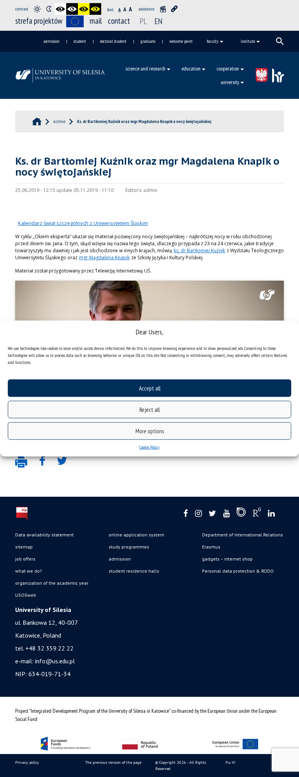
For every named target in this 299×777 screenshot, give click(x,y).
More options (149, 430)
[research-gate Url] (257, 514)
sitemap (24, 547)
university (230, 82)
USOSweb (25, 595)
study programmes (129, 547)
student (80, 41)
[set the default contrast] (37, 9)
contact (119, 21)
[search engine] (280, 41)
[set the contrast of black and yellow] (84, 9)
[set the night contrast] (49, 9)
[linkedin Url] (271, 514)
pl (143, 21)
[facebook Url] (185, 514)
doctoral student (113, 41)
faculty (212, 41)
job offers (25, 559)
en (158, 21)
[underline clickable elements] (174, 9)
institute (248, 41)
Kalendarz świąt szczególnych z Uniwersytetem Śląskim (83, 223)
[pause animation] (163, 9)
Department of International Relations (242, 535)
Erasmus (211, 547)
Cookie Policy (149, 447)
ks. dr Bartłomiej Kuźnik (199, 250)
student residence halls (134, 571)
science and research (145, 68)
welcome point (181, 41)
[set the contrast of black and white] (60, 9)
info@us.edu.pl (55, 661)
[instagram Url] (198, 514)
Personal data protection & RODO (238, 571)
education (191, 68)
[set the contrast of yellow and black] (95, 9)
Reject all (149, 409)
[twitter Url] (212, 514)
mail (96, 21)
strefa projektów (38, 21)
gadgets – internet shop (227, 559)
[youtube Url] (226, 514)
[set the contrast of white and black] (72, 9)
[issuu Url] (241, 514)
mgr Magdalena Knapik (104, 257)
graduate (148, 41)
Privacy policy (27, 762)
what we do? (28, 571)
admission (52, 41)
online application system (136, 535)
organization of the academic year (51, 583)
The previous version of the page (113, 762)
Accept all (149, 388)
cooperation (227, 68)
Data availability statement (44, 535)
